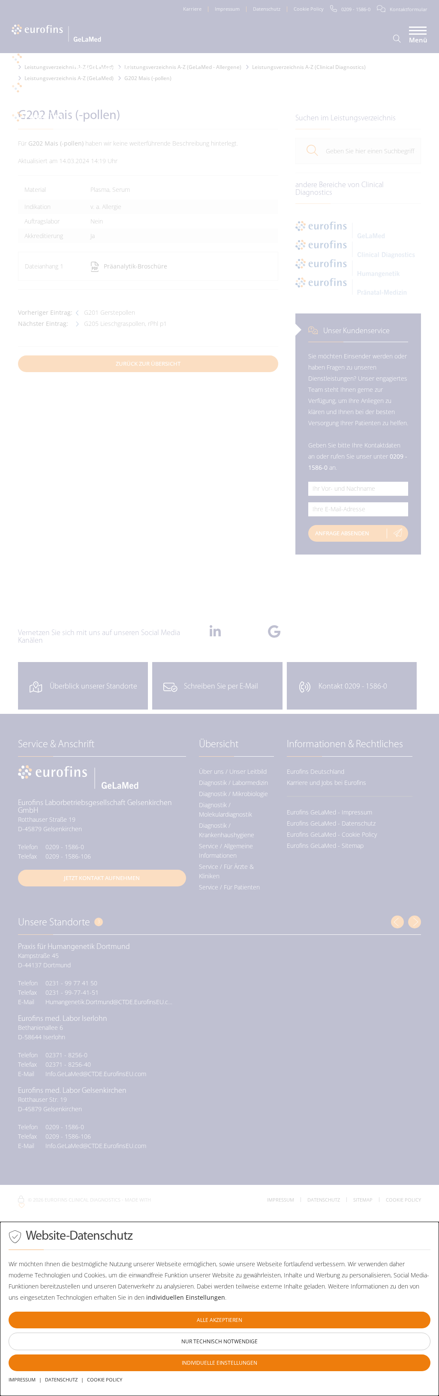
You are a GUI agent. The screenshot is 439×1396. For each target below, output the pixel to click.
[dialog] (219, 1309)
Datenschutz (61, 1379)
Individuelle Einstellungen (219, 1362)
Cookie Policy (104, 1379)
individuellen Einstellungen (185, 1297)
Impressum (22, 1379)
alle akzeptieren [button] (219, 1320)
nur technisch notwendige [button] (219, 1341)
